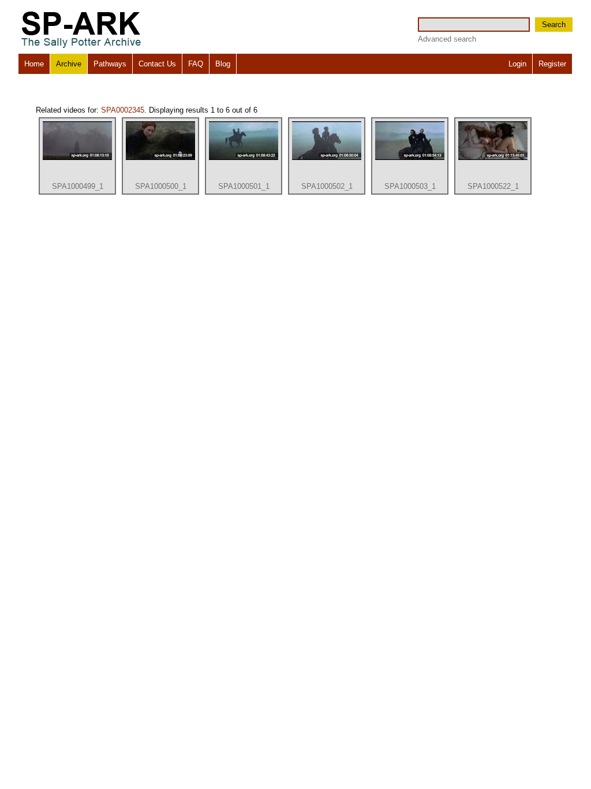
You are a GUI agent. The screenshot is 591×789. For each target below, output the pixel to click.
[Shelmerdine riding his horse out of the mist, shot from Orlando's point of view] (77, 157)
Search (554, 24)
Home (34, 63)
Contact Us (157, 63)
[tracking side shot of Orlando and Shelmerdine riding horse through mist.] (326, 157)
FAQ (195, 63)
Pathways (109, 63)
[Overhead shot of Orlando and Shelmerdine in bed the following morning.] (493, 157)
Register (552, 63)
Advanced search (447, 39)
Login (517, 63)
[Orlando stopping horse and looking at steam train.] (409, 157)
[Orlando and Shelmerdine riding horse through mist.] (243, 157)
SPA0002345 (122, 110)
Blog (222, 63)
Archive (68, 63)
